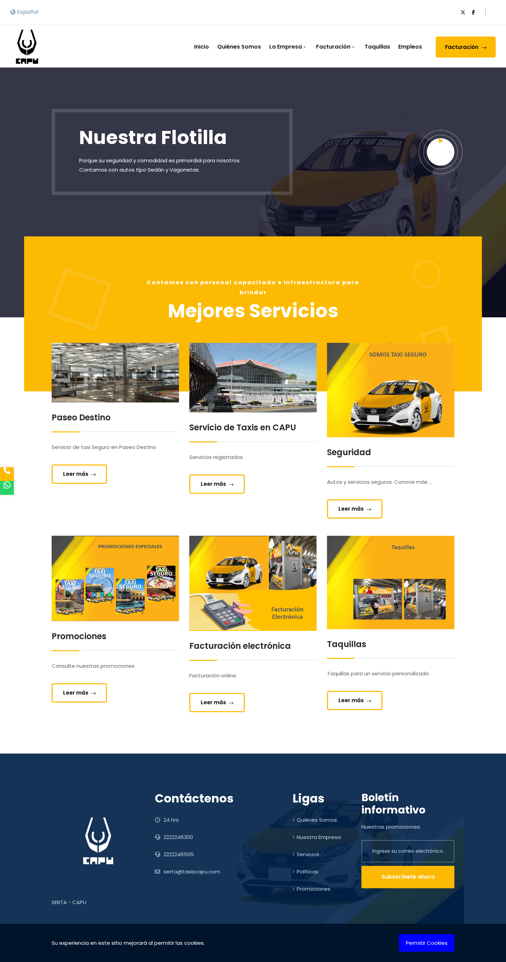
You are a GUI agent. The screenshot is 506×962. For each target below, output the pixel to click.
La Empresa (285, 47)
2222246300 (177, 837)
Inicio (201, 47)
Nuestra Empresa (319, 837)
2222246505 (178, 854)
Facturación (333, 47)
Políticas (307, 871)
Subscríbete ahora (408, 877)
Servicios (308, 854)
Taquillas (377, 47)
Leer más (76, 474)
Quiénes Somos (239, 47)
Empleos (410, 47)
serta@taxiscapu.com (191, 871)
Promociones (313, 888)
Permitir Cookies (426, 942)
